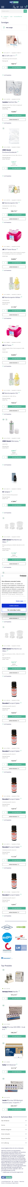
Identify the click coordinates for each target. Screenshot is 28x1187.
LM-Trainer (6, 345)
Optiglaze (6, 492)
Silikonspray (10, 441)
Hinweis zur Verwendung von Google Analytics (9, 1183)
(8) (14, 119)
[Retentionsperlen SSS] (14, 188)
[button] (18, 7)
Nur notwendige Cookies (14, 610)
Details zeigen (19, 601)
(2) (14, 267)
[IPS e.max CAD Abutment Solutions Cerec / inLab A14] (14, 1086)
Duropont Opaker (11, 703)
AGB (12, 1181)
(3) (14, 219)
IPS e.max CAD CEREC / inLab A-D (13, 1028)
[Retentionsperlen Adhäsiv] (14, 283)
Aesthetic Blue (9, 102)
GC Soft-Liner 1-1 (8, 55)
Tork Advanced (9, 1065)
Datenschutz (21, 1181)
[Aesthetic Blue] (14, 88)
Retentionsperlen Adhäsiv (11, 297)
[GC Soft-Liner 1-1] (14, 41)
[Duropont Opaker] (14, 689)
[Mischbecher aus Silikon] (14, 525)
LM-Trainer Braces (9, 249)
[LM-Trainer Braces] (14, 235)
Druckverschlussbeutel (9, 151)
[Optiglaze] (14, 477)
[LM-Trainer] (14, 331)
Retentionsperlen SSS (10, 203)
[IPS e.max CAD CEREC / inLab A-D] (14, 1013)
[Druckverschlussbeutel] (14, 136)
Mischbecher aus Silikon (12, 541)
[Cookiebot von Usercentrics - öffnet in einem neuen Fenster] (20, 576)
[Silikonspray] (14, 427)
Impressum (16, 1181)
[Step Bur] (14, 977)
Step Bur (10, 991)
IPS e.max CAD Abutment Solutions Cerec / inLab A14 (12, 1101)
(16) (14, 720)
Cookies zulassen (14, 605)
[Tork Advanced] (14, 1050)
